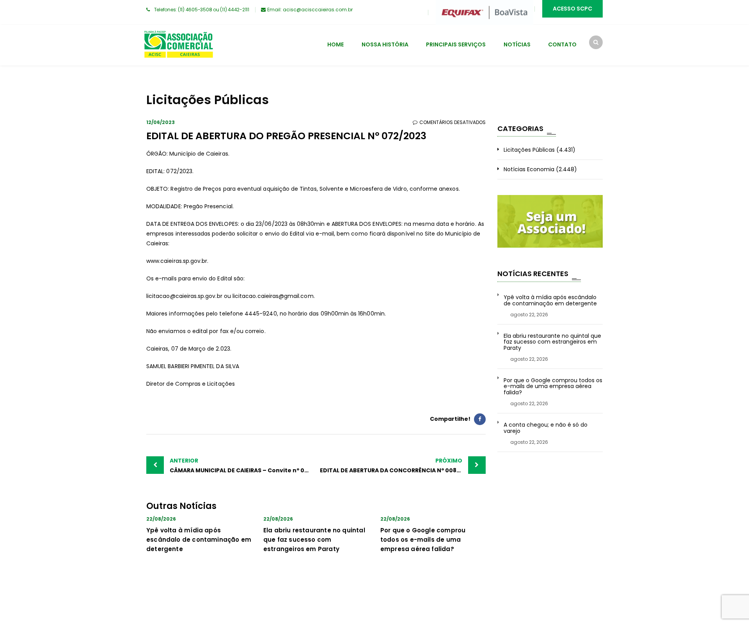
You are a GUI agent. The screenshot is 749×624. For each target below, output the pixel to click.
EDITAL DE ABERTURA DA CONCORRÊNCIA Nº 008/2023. (397, 465)
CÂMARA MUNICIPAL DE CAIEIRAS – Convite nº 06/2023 (243, 465)
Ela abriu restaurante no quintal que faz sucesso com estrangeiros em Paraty (314, 539)
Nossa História (385, 44)
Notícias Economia (529, 169)
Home (335, 44)
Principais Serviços (456, 44)
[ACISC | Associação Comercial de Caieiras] (178, 45)
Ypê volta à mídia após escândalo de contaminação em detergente (198, 539)
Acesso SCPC (572, 8)
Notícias (517, 44)
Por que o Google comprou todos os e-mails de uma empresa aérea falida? (422, 539)
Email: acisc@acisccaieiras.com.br (310, 9)
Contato (562, 44)
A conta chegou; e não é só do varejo (545, 428)
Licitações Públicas (529, 150)
